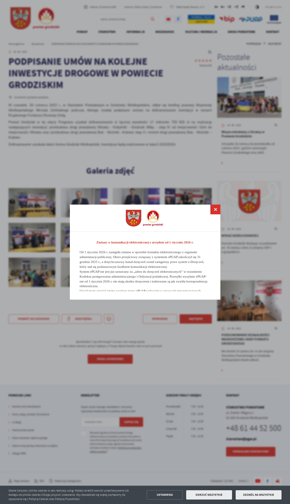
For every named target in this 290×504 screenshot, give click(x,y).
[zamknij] (215, 209)
